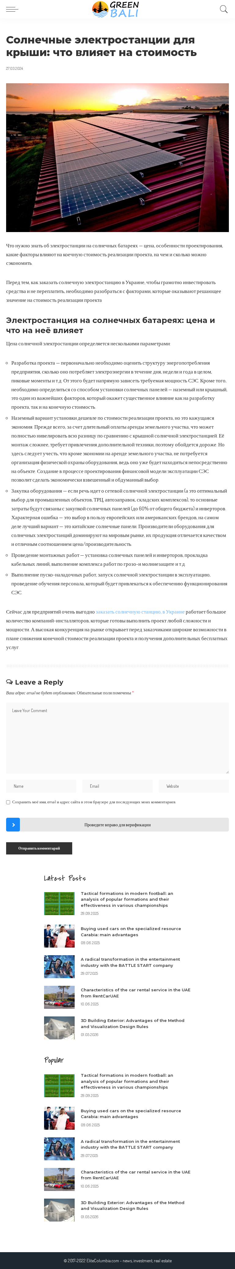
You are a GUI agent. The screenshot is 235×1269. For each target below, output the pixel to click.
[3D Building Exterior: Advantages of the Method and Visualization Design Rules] (59, 1027)
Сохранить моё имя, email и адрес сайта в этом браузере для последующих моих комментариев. (94, 801)
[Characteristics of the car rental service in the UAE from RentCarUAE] (59, 997)
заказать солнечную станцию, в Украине (140, 611)
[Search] (222, 9)
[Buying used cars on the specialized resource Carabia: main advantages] (59, 936)
